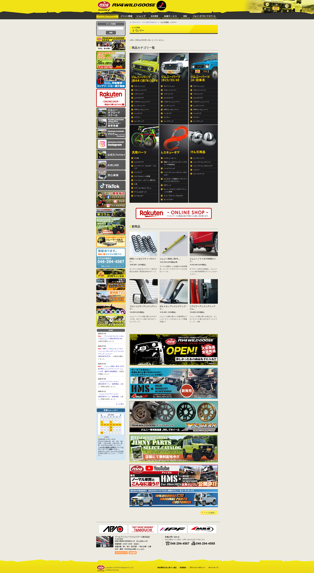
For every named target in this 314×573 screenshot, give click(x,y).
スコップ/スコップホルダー (173, 196)
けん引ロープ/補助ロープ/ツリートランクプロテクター (175, 180)
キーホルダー (139, 196)
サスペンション (139, 86)
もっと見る (120, 404)
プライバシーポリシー (197, 567)
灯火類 (136, 158)
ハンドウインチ (169, 168)
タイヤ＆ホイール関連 (142, 176)
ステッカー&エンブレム (142, 188)
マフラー (137, 117)
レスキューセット (170, 158)
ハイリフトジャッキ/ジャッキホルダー (175, 173)
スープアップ (139, 121)
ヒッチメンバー (139, 106)
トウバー (196, 170)
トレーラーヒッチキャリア (202, 166)
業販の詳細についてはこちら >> (112, 266)
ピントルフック (198, 174)
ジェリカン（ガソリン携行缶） (145, 180)
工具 (135, 184)
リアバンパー (139, 94)
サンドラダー (168, 199)
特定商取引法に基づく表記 (167, 567)
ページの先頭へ (210, 513)
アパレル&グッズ (140, 192)
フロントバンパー (140, 90)
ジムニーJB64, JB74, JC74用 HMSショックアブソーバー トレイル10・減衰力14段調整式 (111, 368)
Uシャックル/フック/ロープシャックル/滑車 (175, 190)
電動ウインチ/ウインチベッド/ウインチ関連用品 (175, 163)
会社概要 (132, 553)
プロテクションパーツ (142, 102)
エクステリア (139, 98)
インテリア (138, 113)
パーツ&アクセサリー (150, 22)
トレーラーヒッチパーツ (202, 162)
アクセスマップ (121, 553)
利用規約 (183, 567)
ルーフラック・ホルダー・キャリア (145, 167)
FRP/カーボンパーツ (141, 110)
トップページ (134, 22)
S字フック (167, 185)
